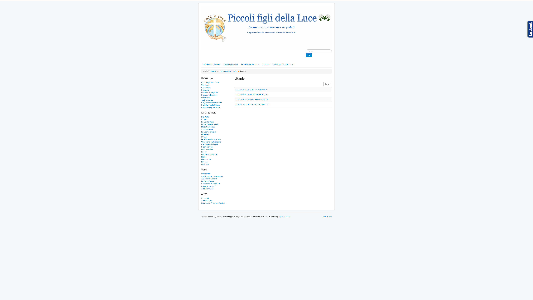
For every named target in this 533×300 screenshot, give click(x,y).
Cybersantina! (284, 216)
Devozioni (205, 164)
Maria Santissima (208, 127)
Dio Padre (205, 117)
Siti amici (205, 198)
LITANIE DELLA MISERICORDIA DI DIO (252, 104)
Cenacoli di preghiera (209, 92)
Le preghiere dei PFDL (250, 64)
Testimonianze (207, 100)
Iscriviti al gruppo (231, 64)
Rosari (203, 152)
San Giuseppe (207, 129)
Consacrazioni (207, 149)
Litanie (204, 157)
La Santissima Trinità (209, 124)
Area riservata (207, 200)
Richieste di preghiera (211, 64)
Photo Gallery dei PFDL (210, 107)
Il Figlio (204, 119)
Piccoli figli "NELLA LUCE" (283, 64)
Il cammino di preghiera (210, 183)
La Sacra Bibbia (207, 181)
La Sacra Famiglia (208, 132)
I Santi (204, 137)
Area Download (207, 189)
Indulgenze (205, 173)
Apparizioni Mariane (209, 179)
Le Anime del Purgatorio (211, 139)
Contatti (266, 64)
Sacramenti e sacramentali (212, 176)
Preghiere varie (207, 147)
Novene (204, 162)
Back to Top (327, 216)
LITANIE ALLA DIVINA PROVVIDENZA (252, 99)
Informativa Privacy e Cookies (213, 203)
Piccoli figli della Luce (210, 82)
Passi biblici (206, 87)
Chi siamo (205, 85)
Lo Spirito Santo (207, 122)
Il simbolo (205, 90)
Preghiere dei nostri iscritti (211, 102)
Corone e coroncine (209, 154)
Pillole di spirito (207, 186)
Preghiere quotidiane (209, 144)
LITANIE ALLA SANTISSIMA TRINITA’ (251, 89)
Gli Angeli (205, 134)
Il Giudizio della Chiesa (210, 105)
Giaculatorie (206, 159)
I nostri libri (205, 97)
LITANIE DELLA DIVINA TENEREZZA (251, 94)
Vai (309, 55)
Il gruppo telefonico (209, 95)
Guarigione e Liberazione (211, 142)
